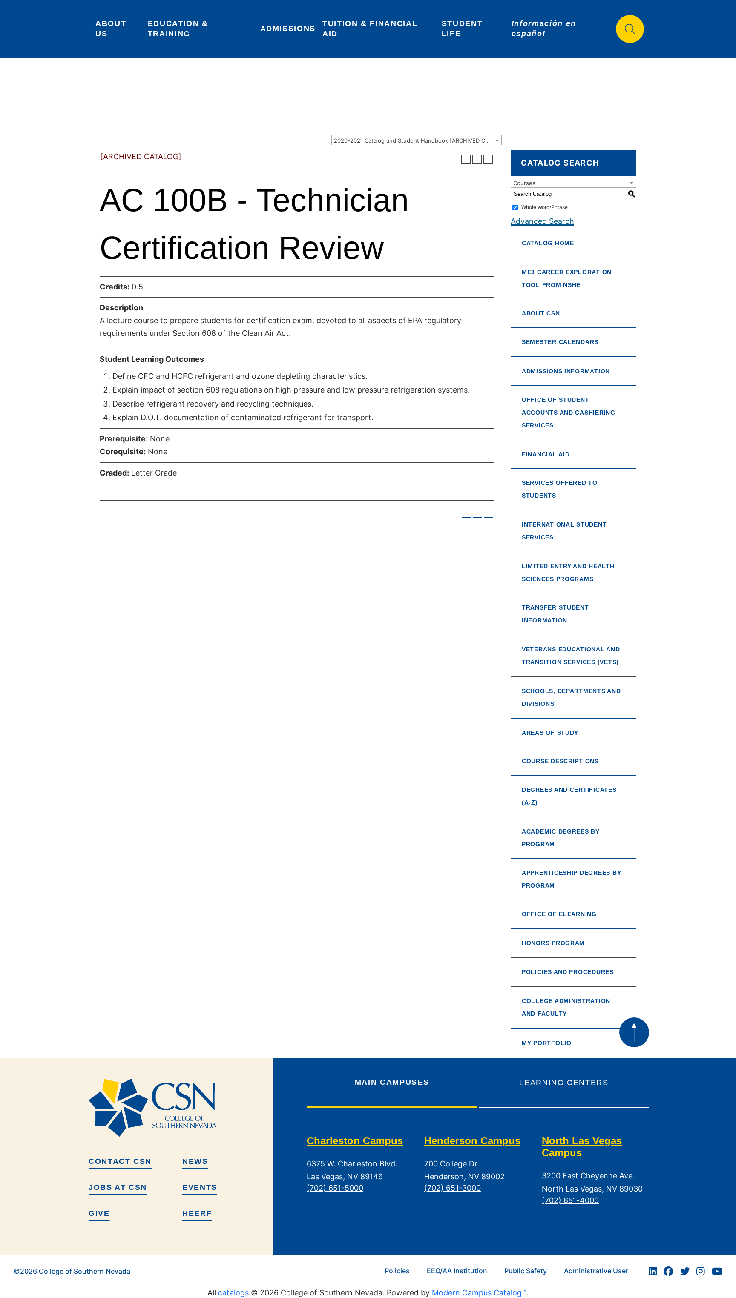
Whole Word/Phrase (544, 207)
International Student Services (564, 531)
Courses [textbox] (524, 183)
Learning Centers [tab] (563, 1082)
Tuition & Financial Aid (371, 28)
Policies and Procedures (568, 971)
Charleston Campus (355, 1140)
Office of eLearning (559, 914)
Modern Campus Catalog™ (479, 1292)
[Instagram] (700, 1271)
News (195, 1161)
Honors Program (553, 943)
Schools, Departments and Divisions (571, 697)
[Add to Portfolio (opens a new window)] (466, 159)
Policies (397, 1270)
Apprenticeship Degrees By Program (571, 879)
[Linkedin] (653, 1271)
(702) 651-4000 (570, 1200)
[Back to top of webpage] (634, 1032)
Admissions (288, 28)
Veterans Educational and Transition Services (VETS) (571, 655)
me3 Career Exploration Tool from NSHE (567, 278)
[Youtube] (717, 1271)
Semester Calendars (560, 341)
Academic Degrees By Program (561, 838)
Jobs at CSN (118, 1187)
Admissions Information (566, 371)
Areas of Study (550, 732)
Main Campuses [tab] (392, 1082)
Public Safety (525, 1270)
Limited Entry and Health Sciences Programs (568, 572)
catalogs (233, 1292)
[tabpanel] (478, 1177)
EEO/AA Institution (457, 1270)
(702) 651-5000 (335, 1187)
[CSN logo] (177, 1108)
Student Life (464, 28)
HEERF (197, 1213)
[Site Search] (630, 29)
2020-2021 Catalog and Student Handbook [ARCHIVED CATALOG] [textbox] (417, 140)
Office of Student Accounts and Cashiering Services (568, 412)
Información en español (545, 28)
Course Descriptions (560, 761)
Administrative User (596, 1270)
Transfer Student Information (555, 614)
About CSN (541, 313)
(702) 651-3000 (452, 1187)
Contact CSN (120, 1161)
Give (99, 1213)
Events (199, 1187)
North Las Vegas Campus (582, 1147)
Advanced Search (542, 221)
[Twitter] (685, 1271)
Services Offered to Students (560, 489)
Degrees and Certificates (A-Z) (569, 796)
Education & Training (179, 28)
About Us (112, 28)
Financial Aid (546, 454)
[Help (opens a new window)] (488, 159)
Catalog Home (548, 243)
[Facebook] (668, 1271)
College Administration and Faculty (566, 1007)
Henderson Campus (472, 1140)
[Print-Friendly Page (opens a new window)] (477, 159)
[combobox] (416, 140)
